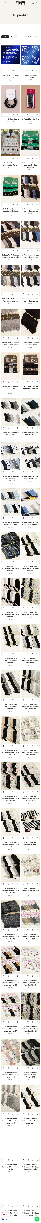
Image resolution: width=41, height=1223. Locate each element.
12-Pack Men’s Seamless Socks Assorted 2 (30, 434)
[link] (11, 36)
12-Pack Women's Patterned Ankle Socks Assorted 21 (30, 752)
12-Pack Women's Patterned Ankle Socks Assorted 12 (10, 614)
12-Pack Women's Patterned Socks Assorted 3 (30, 845)
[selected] (4, 71)
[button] (2, 3)
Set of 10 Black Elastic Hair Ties (10, 120)
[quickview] (13, 71)
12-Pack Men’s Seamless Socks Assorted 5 (11, 523)
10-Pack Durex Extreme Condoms (10, 76)
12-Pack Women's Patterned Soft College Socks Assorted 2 (10, 1213)
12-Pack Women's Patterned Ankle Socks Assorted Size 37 (10, 1029)
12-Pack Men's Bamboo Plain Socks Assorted (30, 210)
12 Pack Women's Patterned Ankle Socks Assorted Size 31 (30, 890)
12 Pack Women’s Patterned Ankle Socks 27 (10, 845)
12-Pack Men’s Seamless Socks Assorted (11, 434)
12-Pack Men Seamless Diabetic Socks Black (30, 387)
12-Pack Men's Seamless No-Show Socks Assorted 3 (11, 478)
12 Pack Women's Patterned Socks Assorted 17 (10, 706)
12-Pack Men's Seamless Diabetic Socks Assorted (11, 388)
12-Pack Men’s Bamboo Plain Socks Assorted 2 (10, 256)
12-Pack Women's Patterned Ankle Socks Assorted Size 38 (30, 1029)
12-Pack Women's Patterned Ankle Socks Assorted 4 (10, 1075)
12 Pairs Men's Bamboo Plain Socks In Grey (10, 344)
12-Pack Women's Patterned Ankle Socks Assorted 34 (30, 937)
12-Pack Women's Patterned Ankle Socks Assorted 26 (30, 798)
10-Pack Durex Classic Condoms (30, 76)
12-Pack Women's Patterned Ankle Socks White (10, 1167)
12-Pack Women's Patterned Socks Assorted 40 (30, 1075)
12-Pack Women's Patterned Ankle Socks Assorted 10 (10, 568)
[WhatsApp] (37, 1219)
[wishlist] (36, 3)
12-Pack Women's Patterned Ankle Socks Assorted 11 (30, 568)
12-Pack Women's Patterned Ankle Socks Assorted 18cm (30, 706)
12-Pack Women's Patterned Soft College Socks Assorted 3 (30, 1213)
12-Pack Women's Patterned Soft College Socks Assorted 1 (30, 1167)
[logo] (20, 3)
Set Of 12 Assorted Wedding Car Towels (10, 164)
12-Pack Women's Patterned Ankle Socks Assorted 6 (30, 1121)
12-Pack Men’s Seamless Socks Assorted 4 (30, 477)
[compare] (17, 71)
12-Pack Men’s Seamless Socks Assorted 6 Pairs (30, 523)
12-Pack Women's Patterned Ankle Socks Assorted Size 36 (30, 983)
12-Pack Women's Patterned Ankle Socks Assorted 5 (10, 1121)
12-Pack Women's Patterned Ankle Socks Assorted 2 (10, 752)
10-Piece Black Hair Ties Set (30, 120)
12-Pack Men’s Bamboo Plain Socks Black (30, 344)
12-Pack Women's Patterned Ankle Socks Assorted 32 (10, 937)
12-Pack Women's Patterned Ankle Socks (30, 613)
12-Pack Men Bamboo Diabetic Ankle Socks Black (10, 211)
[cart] (39, 3)
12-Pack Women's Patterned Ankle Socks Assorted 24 (10, 798)
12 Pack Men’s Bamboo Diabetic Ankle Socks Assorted (30, 165)
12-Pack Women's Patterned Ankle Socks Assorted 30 (10, 890)
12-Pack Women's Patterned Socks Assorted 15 (10, 660)
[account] (33, 3)
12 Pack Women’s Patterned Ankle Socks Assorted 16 (30, 660)
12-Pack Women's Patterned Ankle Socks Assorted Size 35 (10, 983)
